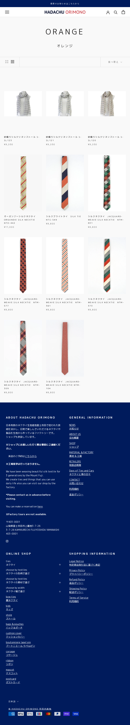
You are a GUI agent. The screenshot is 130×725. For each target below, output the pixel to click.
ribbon (9, 662)
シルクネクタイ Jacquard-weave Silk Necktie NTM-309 (22, 385)
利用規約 (74, 488)
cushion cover (15, 635)
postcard (13, 680)
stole (10, 616)
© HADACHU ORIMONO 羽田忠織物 (29, 709)
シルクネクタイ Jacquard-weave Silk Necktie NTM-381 (64, 302)
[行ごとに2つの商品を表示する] (6, 61)
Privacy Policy (81, 572)
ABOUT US (75, 436)
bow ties (12, 598)
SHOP (74, 445)
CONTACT (76, 481)
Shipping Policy (78, 590)
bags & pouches (15, 625)
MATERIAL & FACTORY (81, 454)
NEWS (74, 426)
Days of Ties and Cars (81, 472)
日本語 (12, 701)
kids (9, 607)
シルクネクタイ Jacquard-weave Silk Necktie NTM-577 (22, 302)
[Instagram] (7, 541)
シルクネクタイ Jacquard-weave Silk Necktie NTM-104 (63, 385)
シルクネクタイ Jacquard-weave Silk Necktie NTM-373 (106, 302)
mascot (12, 671)
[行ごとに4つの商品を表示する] (12, 61)
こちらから (31, 456)
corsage (12, 653)
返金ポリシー (76, 494)
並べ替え (114, 61)
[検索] (115, 12)
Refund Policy (77, 581)
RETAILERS (75, 463)
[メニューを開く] (7, 12)
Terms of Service (78, 599)
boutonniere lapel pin (20, 644)
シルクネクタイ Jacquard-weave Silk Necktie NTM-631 (106, 220)
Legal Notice (84, 563)
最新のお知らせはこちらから (65, 3)
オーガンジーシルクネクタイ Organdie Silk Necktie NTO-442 (21, 220)
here (40, 506)
